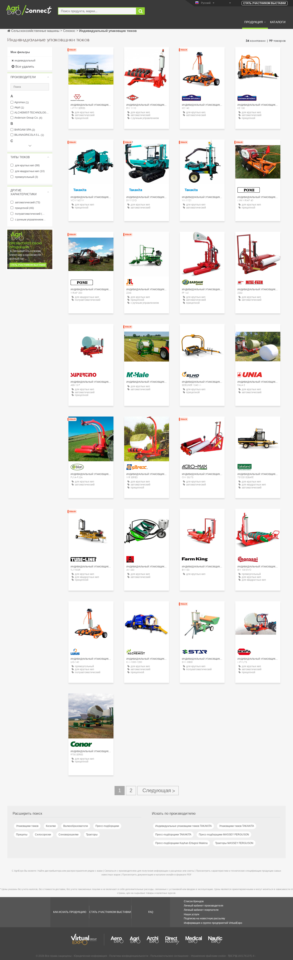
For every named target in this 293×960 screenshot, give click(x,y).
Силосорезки (43, 834)
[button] (30, 77)
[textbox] (97, 11)
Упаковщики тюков (27, 826)
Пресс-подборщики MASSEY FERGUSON (224, 834)
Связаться (91, 54)
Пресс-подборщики (107, 826)
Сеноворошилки (69, 834)
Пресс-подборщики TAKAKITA (173, 834)
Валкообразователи (75, 826)
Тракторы (92, 834)
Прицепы (21, 834)
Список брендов (194, 901)
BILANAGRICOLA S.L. (29, 135)
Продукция (253, 22)
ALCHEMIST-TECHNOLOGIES (31, 112)
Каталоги (277, 22)
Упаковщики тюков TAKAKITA (236, 826)
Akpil (19, 107)
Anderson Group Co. (28, 117)
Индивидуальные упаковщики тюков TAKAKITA (183, 826)
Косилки (51, 826)
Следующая (158, 790)
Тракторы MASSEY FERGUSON (234, 843)
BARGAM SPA (24, 129)
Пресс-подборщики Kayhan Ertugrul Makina (181, 843)
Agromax (21, 102)
